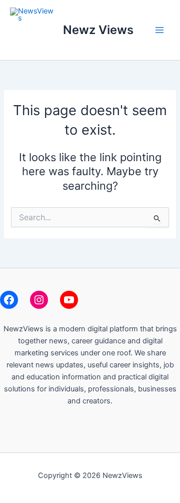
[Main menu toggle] (159, 30)
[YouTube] (69, 300)
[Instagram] (39, 300)
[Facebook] (9, 300)
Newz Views (98, 30)
